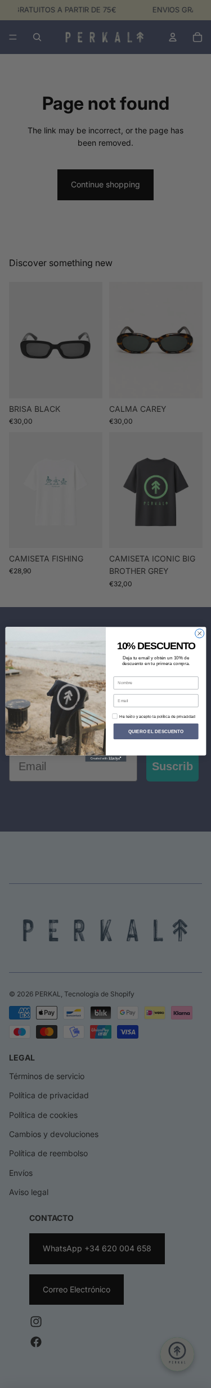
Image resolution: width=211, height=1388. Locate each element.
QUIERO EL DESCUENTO (155, 731)
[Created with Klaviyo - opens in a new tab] (105, 758)
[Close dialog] (199, 632)
